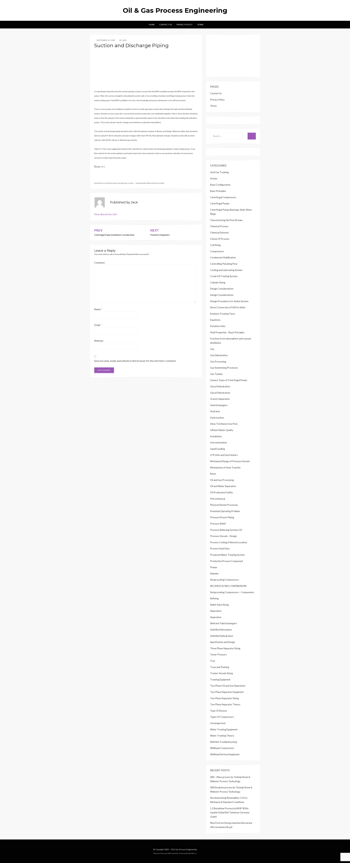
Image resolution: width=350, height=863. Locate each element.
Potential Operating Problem (225, 511)
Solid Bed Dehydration (221, 635)
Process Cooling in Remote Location (228, 542)
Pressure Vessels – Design (223, 536)
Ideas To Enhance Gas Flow (224, 423)
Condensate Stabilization (223, 257)
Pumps (213, 567)
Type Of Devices (218, 710)
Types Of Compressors (222, 716)
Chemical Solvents (219, 232)
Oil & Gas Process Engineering (175, 10)
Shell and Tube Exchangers (223, 623)
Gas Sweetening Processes (224, 367)
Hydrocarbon (217, 417)
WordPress (192, 853)
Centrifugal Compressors (223, 197)
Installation (216, 436)
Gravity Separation (220, 398)
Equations (215, 319)
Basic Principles (218, 191)
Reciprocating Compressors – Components (232, 592)
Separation (215, 610)
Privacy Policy (184, 24)
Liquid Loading (217, 448)
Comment (99, 262)
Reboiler (214, 573)
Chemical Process (219, 226)
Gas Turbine (216, 374)
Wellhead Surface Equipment (225, 754)
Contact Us (165, 24)
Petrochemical (217, 498)
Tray (212, 660)
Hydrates (215, 411)
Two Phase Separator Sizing (224, 698)
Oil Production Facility (221, 492)
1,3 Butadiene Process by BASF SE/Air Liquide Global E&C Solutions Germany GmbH (230, 812)
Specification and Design (222, 642)
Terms (200, 24)
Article (213, 178)
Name (98, 309)
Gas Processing (218, 361)
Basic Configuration (220, 184)
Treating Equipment (220, 679)
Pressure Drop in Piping (222, 517)
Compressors (217, 251)
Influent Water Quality (221, 430)
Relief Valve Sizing (219, 604)
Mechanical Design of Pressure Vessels (230, 461)
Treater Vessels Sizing (221, 673)
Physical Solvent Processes (224, 504)
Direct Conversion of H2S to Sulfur (228, 307)
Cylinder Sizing (217, 282)
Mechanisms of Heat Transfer (225, 467)
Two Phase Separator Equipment (227, 692)
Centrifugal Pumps (219, 203)
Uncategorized (217, 723)
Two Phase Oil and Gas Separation (227, 685)
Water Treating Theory (222, 735)
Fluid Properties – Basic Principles (227, 332)
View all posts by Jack (105, 214)
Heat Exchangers (219, 405)
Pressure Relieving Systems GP (226, 529)
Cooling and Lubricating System (226, 270)
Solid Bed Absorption (221, 629)
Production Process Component (226, 561)
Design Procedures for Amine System (229, 301)
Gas (212, 349)
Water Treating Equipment (223, 729)
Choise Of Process (219, 238)
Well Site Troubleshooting (223, 741)
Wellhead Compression (222, 748)
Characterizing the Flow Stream (226, 220)
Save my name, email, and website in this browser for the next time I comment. (135, 360)
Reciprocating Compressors (224, 579)
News (213, 473)
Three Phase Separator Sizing (225, 648)
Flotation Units (217, 326)
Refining (214, 598)
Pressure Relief (218, 523)
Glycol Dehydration (220, 386)
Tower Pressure (218, 654)
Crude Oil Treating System (223, 276)
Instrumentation (218, 442)
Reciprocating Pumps (153, 183)
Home (152, 24)
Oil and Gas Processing (222, 480)
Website (98, 340)
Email (97, 324)
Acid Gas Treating (219, 172)
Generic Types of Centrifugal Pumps (228, 380)
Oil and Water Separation (223, 486)
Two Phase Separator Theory (225, 704)
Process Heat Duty (220, 548)
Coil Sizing (215, 245)
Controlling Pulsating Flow (118, 183)
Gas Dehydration (219, 355)
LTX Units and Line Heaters (224, 455)
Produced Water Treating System (227, 554)
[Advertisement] (146, 70)
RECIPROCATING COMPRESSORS (228, 586)
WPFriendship (173, 853)
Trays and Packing (219, 667)
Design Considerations (222, 288)
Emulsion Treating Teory (222, 313)
